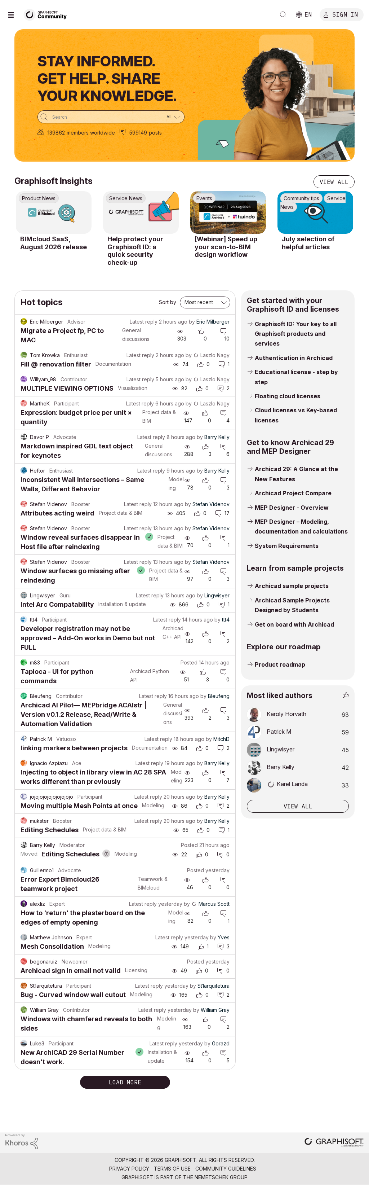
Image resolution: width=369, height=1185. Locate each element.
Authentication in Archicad (294, 357)
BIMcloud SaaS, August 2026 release (53, 243)
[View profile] (24, 321)
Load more (125, 1082)
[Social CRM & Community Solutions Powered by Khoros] (21, 1141)
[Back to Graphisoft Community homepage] (47, 14)
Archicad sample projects (292, 585)
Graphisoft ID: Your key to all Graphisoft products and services (296, 333)
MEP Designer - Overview (292, 507)
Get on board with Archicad (294, 624)
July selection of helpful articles (308, 243)
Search (283, 14)
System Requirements (287, 545)
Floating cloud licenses (287, 396)
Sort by (167, 302)
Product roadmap (280, 664)
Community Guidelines (225, 1169)
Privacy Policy (129, 1169)
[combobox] (110, 116)
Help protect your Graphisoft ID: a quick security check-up (135, 250)
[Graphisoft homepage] (334, 1143)
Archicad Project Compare (293, 493)
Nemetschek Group (221, 1177)
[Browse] (14, 15)
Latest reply (143, 322)
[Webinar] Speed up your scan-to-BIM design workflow (226, 246)
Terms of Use (172, 1169)
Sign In (345, 14)
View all (334, 181)
